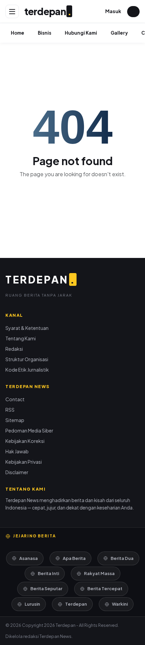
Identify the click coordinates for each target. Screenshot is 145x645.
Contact (15, 399)
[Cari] (133, 11)
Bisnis (44, 33)
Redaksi (14, 349)
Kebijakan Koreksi (25, 441)
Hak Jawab (17, 451)
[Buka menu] (12, 11)
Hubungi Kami (81, 33)
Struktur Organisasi (26, 359)
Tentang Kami (20, 338)
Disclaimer (16, 472)
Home (17, 33)
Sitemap (14, 420)
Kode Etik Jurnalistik (27, 370)
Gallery (119, 33)
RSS (9, 410)
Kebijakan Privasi (23, 462)
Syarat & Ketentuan (27, 328)
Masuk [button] (113, 11)
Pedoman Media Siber (29, 430)
